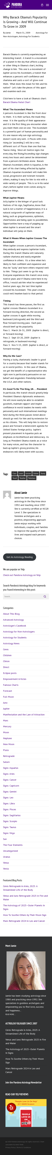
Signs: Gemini (9, 791)
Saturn (6, 761)
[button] (47, 5)
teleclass (31, 478)
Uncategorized (10, 850)
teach (14, 478)
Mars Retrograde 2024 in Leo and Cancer (24, 920)
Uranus (6, 856)
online (35, 473)
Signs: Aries (9, 773)
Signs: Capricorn (11, 785)
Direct (6, 667)
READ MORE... (10, 1014)
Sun (5, 839)
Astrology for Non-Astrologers (19, 631)
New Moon (8, 744)
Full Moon (8, 696)
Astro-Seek (19, 1145)
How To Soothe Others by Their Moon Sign (24, 914)
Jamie (8, 32)
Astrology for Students (29, 36)
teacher (22, 478)
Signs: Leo (8, 797)
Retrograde (9, 756)
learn (21, 473)
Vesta (6, 868)
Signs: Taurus (9, 827)
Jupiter (6, 708)
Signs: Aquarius (10, 767)
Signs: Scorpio (10, 821)
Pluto (6, 750)
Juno (5, 702)
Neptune (7, 738)
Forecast (7, 690)
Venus (6, 862)
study (43, 473)
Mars (5, 720)
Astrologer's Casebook (14, 625)
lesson (28, 473)
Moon (6, 732)
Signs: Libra (9, 803)
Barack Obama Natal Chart (16, 102)
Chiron (6, 661)
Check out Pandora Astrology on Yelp (22, 575)
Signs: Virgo (9, 833)
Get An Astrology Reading (20, 557)
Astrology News (11, 643)
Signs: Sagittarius (12, 815)
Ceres (6, 649)
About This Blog (11, 613)
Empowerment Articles (14, 678)
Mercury (7, 726)
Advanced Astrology (13, 619)
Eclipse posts (10, 673)
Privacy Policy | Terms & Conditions (18, 1147)
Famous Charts (10, 684)
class (14, 473)
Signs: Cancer (9, 779)
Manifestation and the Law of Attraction (24, 714)
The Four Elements (13, 844)
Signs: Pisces (9, 809)
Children (7, 655)
